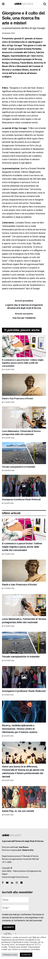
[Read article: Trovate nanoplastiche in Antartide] (24, 453)
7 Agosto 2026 (8, 503)
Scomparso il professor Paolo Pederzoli (21, 499)
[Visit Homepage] (23, 4)
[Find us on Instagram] (17, 882)
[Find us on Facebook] (2, 882)
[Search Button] (44, 4)
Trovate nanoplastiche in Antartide (18, 467)
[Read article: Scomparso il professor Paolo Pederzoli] (24, 486)
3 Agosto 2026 (8, 815)
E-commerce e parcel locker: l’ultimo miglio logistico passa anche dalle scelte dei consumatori (22, 363)
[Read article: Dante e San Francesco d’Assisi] (24, 385)
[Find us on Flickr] (21, 882)
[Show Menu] (3, 4)
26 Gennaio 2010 (8, 33)
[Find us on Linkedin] (12, 882)
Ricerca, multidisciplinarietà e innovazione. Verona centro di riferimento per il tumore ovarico (19, 728)
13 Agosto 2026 (8, 438)
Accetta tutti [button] (26, 955)
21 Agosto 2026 (8, 369)
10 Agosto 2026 (8, 470)
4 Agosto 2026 (8, 780)
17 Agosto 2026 (8, 402)
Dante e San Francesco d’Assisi (17, 398)
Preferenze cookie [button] (10, 955)
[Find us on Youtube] (7, 882)
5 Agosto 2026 (8, 736)
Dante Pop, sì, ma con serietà (18, 811)
